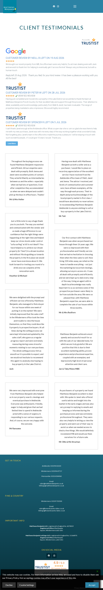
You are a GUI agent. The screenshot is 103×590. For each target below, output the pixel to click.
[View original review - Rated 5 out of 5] (10, 61)
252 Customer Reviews (59, 568)
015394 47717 (56, 471)
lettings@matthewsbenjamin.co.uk (51, 486)
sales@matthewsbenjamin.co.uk (51, 484)
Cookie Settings (26, 585)
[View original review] (17, 55)
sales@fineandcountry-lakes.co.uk (51, 508)
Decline (8, 585)
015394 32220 (55, 466)
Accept (92, 585)
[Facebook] (54, 6)
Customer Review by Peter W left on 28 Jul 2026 (35, 92)
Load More (12, 143)
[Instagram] (58, 6)
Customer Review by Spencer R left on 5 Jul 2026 (36, 122)
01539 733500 (56, 501)
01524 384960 (56, 476)
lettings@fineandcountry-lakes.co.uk (51, 511)
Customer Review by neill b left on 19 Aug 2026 (35, 57)
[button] (75, 6)
